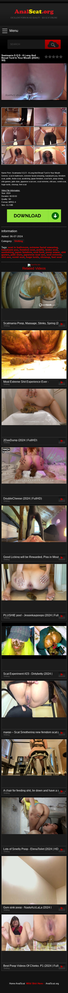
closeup (45, 257)
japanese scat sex (34, 254)
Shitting (18, 241)
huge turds (32, 257)
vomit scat (18, 257)
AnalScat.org (52, 983)
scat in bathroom (18, 247)
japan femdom (23, 252)
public (40, 249)
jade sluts (16, 254)
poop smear (53, 252)
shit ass (6, 257)
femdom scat (27, 249)
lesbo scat (51, 249)
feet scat (56, 257)
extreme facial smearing (44, 247)
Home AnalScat (17, 983)
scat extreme (54, 254)
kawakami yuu (9, 249)
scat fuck (38, 252)
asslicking (7, 252)
